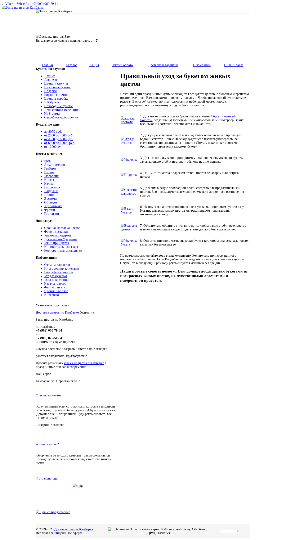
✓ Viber (7, 3)
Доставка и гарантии (163, 65)
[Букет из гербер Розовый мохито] (130, 122)
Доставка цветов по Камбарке (57, 312)
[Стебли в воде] (130, 229)
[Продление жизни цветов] (130, 142)
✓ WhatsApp (22, 3)
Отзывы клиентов (49, 395)
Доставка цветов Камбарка (73, 529)
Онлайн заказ (233, 65)
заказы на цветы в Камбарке (84, 363)
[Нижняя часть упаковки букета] (130, 244)
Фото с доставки (47, 478)
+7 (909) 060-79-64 (45, 3)
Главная (47, 65)
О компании (202, 65)
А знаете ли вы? (47, 444)
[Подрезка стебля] (129, 174)
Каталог (71, 65)
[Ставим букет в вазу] (130, 212)
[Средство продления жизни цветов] (130, 193)
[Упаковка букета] (129, 159)
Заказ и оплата (122, 65)
